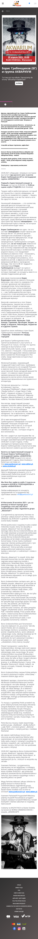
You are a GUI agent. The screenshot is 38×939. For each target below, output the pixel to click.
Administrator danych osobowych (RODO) (19, 906)
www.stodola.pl (9, 466)
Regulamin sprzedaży (19, 903)
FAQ (19, 890)
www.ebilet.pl (27, 464)
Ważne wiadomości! (19, 895)
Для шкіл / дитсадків (19, 898)
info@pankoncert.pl (25, 494)
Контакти (19, 909)
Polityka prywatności (19, 901)
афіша (19, 885)
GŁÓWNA (19, 83)
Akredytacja (19, 887)
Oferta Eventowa (19, 893)
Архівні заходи (19, 911)
